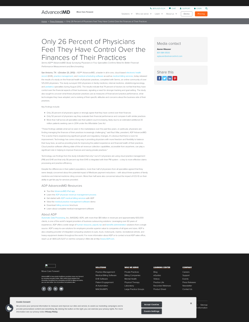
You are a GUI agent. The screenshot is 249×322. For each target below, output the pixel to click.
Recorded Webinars (162, 285)
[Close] (191, 303)
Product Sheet (159, 289)
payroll (95, 224)
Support (185, 275)
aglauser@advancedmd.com (169, 56)
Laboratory (129, 285)
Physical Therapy (132, 282)
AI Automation (102, 285)
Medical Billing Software (106, 275)
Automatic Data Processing (53, 217)
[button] (9, 308)
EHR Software (102, 278)
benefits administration (116, 224)
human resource (84, 224)
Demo (187, 13)
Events (185, 278)
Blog (155, 272)
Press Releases (56, 21)
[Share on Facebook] (159, 78)
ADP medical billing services (73, 198)
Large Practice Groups (134, 289)
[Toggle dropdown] (132, 14)
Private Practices (132, 272)
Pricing (201, 13)
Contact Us (187, 289)
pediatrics (49, 86)
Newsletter (187, 285)
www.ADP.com (107, 238)
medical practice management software (72, 201)
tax (100, 224)
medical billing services (123, 76)
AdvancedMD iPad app (64, 191)
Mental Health (131, 278)
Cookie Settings (151, 311)
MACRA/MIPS (102, 289)
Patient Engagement (104, 282)
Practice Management (105, 272)
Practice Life (158, 282)
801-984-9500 (163, 52)
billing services (62, 205)
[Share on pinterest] (175, 78)
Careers (185, 272)
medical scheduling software (90, 76)
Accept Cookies (151, 304)
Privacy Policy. (51, 311)
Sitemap (204, 304)
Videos (156, 278)
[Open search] (206, 8)
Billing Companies (132, 275)
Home (44, 21)
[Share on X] (164, 78)
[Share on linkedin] (169, 78)
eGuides (157, 275)
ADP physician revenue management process (76, 194)
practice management (63, 76)
